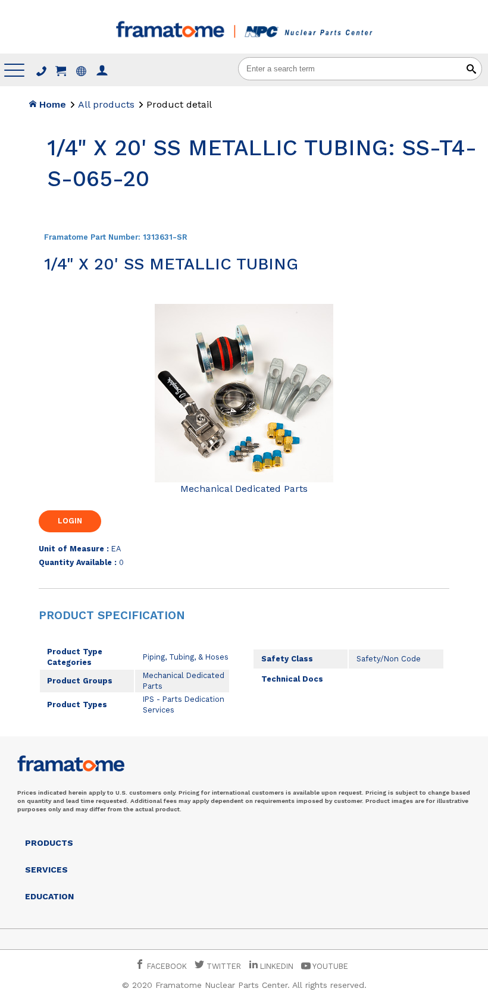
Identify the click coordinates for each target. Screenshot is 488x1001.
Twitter (222, 966)
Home (51, 104)
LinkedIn (276, 966)
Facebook (166, 966)
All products (106, 104)
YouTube (329, 966)
